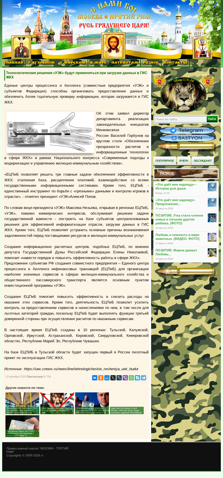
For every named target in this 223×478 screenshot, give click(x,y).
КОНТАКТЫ (175, 63)
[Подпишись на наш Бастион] (187, 140)
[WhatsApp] (131, 377)
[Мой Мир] (107, 377)
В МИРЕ (98, 63)
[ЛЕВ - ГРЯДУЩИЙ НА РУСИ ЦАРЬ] (183, 111)
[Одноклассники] (100, 377)
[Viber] (125, 377)
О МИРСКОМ (72, 63)
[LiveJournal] (119, 377)
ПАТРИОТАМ (125, 63)
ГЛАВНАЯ (13, 63)
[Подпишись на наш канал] (187, 133)
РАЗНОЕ (151, 63)
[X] (113, 377)
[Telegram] (143, 377)
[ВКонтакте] (94, 377)
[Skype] (137, 377)
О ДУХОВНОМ (41, 63)
